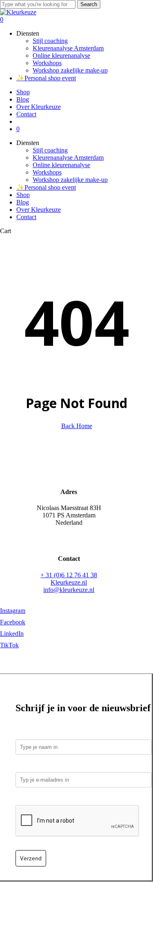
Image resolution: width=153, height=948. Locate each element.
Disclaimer (120, 911)
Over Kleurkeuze (38, 209)
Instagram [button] (12, 610)
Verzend (31, 858)
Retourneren (110, 903)
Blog (22, 202)
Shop (23, 194)
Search (88, 4)
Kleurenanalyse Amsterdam (68, 157)
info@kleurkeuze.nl (68, 589)
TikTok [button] (9, 645)
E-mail (26, 766)
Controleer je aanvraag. (50, 799)
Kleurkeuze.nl (69, 582)
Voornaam (30, 733)
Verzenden (75, 903)
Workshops (47, 172)
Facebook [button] (12, 622)
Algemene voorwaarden (71, 911)
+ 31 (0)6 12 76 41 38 (68, 575)
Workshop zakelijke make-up (70, 179)
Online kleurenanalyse (61, 164)
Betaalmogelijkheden (30, 903)
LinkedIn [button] (12, 633)
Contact (26, 216)
